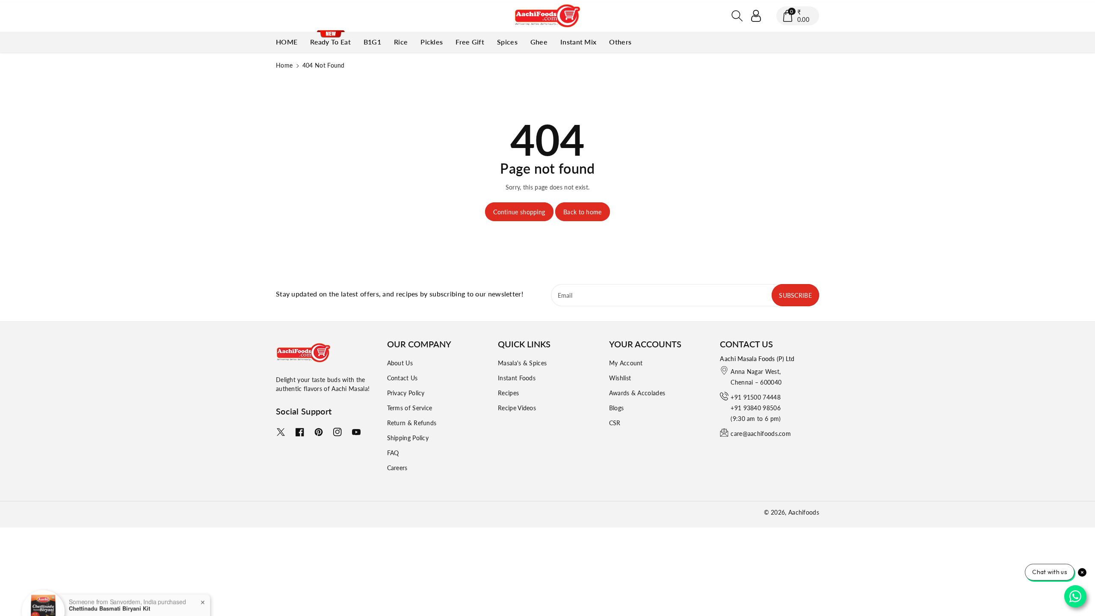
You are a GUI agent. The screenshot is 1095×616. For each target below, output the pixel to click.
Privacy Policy (406, 393)
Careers (397, 467)
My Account (626, 363)
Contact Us (402, 378)
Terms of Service (409, 408)
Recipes (508, 393)
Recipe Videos (517, 408)
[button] (737, 15)
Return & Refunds (412, 422)
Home (284, 65)
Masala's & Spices (522, 363)
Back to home (582, 212)
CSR (615, 422)
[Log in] (756, 15)
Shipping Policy (408, 437)
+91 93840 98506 (756, 408)
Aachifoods (803, 512)
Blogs (616, 408)
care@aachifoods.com (761, 433)
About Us (400, 363)
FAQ (393, 452)
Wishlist (620, 378)
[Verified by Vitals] (107, 600)
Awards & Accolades (637, 393)
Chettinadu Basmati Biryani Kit (109, 587)
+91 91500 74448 (756, 397)
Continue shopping (519, 212)
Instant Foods (517, 378)
